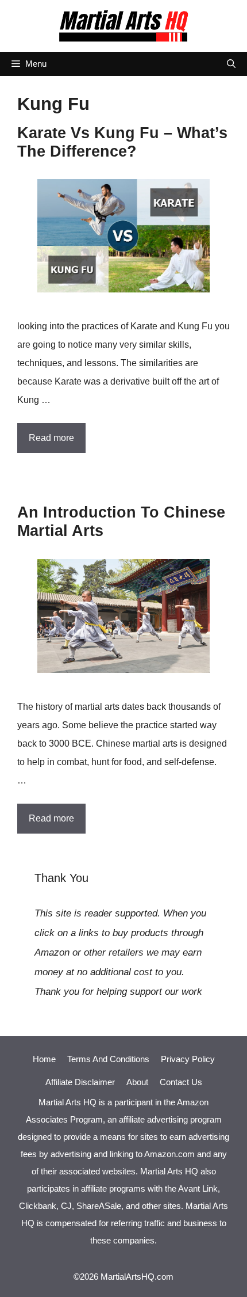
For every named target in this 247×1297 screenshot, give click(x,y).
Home (44, 1059)
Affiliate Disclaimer (80, 1082)
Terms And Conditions (108, 1059)
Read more (51, 438)
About (137, 1082)
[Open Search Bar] (231, 64)
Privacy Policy (188, 1059)
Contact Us (181, 1082)
